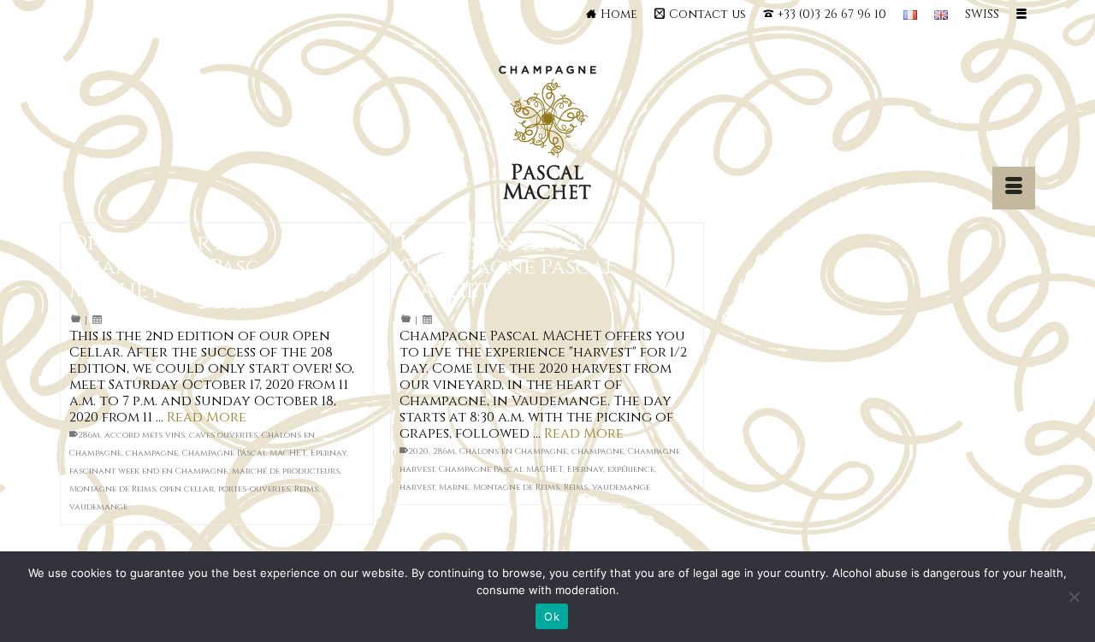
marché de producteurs (286, 471)
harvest (417, 487)
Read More (206, 417)
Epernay (328, 453)
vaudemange (98, 507)
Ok (551, 616)
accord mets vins (144, 435)
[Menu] (1013, 188)
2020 (418, 451)
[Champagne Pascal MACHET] (548, 136)
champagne (152, 453)
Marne (454, 487)
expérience (630, 469)
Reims (306, 489)
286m (89, 435)
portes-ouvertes (254, 489)
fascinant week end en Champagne (148, 471)
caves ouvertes (223, 435)
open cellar (187, 489)
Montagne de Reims (112, 489)
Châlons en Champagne (513, 451)
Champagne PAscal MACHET (244, 453)
